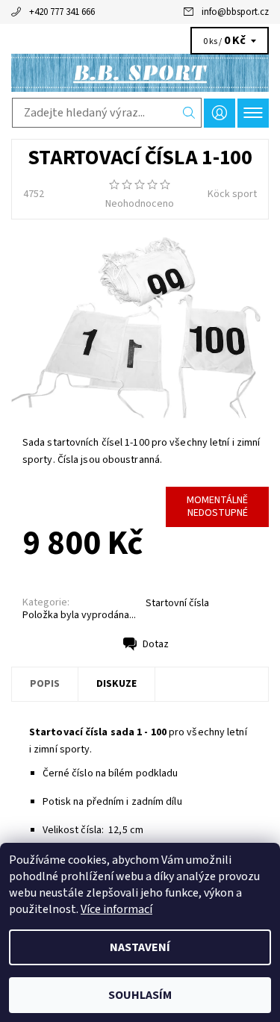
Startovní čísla (177, 603)
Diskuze (116, 683)
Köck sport (232, 194)
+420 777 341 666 (62, 12)
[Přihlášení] (219, 113)
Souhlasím (140, 995)
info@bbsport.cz (235, 12)
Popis (45, 683)
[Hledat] (189, 113)
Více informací (116, 909)
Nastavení (140, 947)
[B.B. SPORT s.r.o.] (140, 73)
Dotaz (156, 644)
